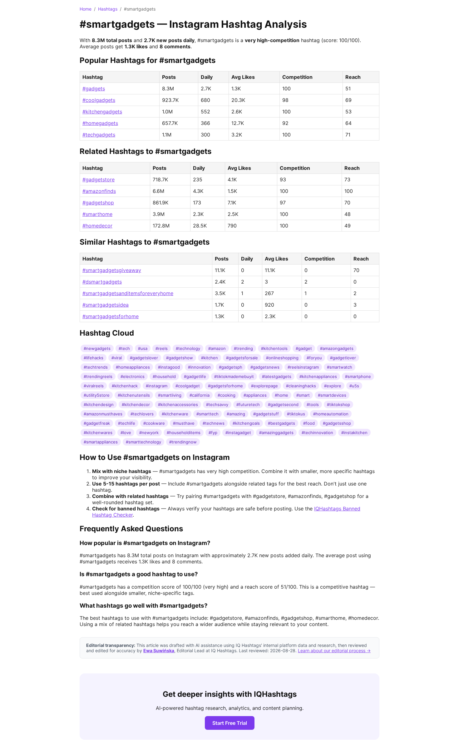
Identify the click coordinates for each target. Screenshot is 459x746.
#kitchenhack (125, 385)
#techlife (126, 423)
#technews (214, 423)
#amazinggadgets (276, 432)
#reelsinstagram (303, 367)
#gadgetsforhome (225, 385)
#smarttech (207, 413)
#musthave (184, 423)
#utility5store (97, 395)
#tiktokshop (338, 404)
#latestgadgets (276, 376)
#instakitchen (354, 432)
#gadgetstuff (266, 413)
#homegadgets (100, 123)
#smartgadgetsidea (105, 305)
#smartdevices (332, 395)
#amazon (217, 348)
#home (281, 395)
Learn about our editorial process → (334, 650)
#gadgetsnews (264, 367)
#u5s (354, 385)
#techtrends (96, 367)
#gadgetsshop (337, 423)
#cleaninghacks (301, 385)
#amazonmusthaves (103, 413)
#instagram (156, 385)
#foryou (314, 357)
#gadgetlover (343, 357)
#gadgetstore (98, 179)
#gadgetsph (230, 367)
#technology (188, 348)
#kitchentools (274, 348)
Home (85, 9)
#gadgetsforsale (242, 357)
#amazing (236, 413)
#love (126, 432)
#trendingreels (98, 376)
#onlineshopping (282, 357)
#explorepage (264, 385)
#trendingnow (183, 441)
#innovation (199, 367)
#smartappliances (101, 441)
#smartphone (358, 376)
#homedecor (97, 225)
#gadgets (93, 88)
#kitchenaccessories (178, 404)
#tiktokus (296, 413)
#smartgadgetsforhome (110, 316)
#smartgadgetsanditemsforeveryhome (127, 293)
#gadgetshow (179, 357)
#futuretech (248, 404)
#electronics (133, 376)
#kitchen (209, 357)
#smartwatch (339, 367)
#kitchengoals (246, 423)
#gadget (304, 348)
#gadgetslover (144, 357)
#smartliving (169, 395)
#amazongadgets (336, 348)
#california (200, 395)
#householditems (183, 432)
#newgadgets (97, 348)
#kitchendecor (136, 404)
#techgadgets (98, 135)
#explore (332, 385)
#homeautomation (330, 413)
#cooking (226, 395)
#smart (303, 395)
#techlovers (142, 413)
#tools (313, 404)
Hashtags (107, 9)
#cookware (154, 423)
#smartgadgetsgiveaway (111, 270)
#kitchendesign (99, 404)
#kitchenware (175, 413)
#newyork (149, 432)
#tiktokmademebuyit (234, 376)
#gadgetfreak (97, 423)
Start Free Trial (229, 723)
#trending (243, 348)
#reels (161, 348)
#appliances (255, 395)
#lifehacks (93, 357)
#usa (142, 348)
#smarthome (97, 214)
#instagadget (238, 432)
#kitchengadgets (102, 111)
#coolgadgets (98, 100)
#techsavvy (217, 404)
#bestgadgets (281, 423)
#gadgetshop (98, 202)
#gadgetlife (195, 376)
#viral (116, 357)
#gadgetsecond (283, 404)
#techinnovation (317, 432)
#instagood (169, 367)
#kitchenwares (98, 432)
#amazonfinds (99, 191)
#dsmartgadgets (102, 282)
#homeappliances (133, 367)
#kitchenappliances (318, 376)
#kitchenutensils (134, 395)
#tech (124, 348)
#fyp (213, 432)
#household (164, 376)
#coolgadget (187, 385)
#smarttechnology (143, 441)
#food (309, 423)
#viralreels (94, 385)
